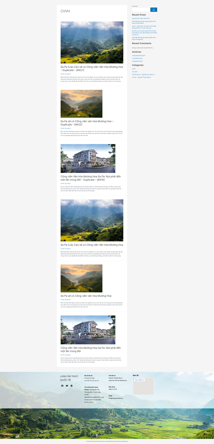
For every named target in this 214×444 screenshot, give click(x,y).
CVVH (62, 74)
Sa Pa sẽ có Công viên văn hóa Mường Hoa (86, 295)
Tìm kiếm (135, 6)
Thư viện (134, 71)
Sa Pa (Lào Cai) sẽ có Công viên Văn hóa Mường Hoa (92, 244)
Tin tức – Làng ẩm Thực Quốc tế (141, 77)
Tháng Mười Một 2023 (138, 55)
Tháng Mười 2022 (137, 61)
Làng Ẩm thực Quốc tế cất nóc (141, 18)
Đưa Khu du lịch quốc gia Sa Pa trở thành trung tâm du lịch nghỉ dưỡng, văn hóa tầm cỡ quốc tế (144, 32)
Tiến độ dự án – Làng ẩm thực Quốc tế (143, 74)
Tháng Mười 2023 (137, 58)
